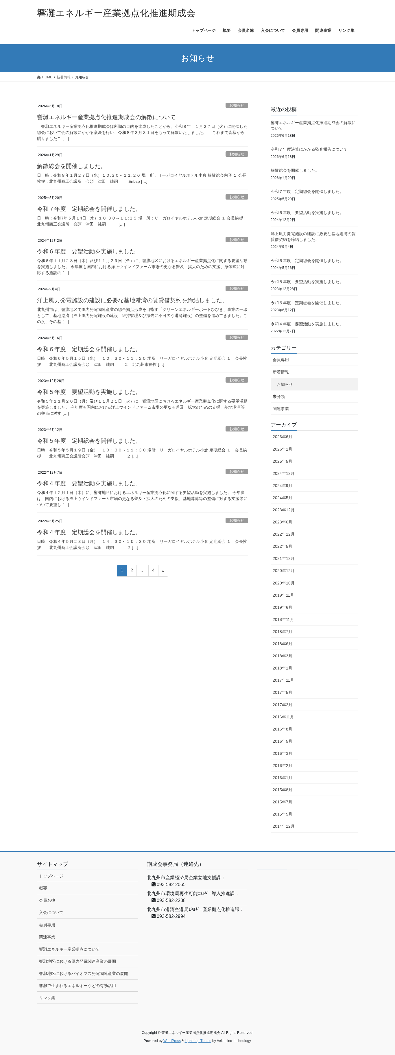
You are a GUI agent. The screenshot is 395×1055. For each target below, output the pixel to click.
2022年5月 (282, 546)
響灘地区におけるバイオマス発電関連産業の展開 (83, 973)
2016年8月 (282, 729)
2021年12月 (284, 558)
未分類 (279, 396)
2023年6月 (282, 522)
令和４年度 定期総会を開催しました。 (89, 532)
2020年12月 (284, 570)
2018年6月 (282, 643)
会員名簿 (47, 900)
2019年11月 (283, 595)
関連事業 (281, 408)
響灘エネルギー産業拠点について (69, 949)
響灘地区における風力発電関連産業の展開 (77, 961)
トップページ (51, 876)
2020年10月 (284, 583)
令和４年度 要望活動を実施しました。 (89, 483)
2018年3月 (282, 656)
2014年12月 (284, 826)
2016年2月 (282, 765)
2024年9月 (282, 485)
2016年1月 (282, 777)
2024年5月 (282, 497)
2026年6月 (282, 436)
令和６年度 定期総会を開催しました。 (89, 349)
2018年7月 (282, 631)
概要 (43, 888)
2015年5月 (282, 814)
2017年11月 (283, 680)
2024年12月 (284, 473)
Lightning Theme (198, 1041)
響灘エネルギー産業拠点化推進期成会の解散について (106, 117)
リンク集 (47, 997)
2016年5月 (282, 741)
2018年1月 (282, 668)
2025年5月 (282, 461)
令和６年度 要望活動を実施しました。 (89, 251)
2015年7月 (282, 802)
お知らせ (236, 105)
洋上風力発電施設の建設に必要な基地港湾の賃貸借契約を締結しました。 (132, 300)
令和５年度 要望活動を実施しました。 (89, 392)
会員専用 (281, 359)
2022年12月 (284, 534)
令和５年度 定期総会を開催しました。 (89, 441)
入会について (51, 912)
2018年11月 (283, 619)
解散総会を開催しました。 (71, 166)
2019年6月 (282, 607)
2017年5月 (282, 692)
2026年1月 (282, 449)
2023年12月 (284, 510)
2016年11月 (283, 717)
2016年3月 (282, 753)
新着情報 (281, 372)
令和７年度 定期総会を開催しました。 (89, 209)
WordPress (172, 1041)
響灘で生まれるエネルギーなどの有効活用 (77, 985)
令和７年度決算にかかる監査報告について (309, 149)
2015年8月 (282, 789)
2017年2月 (282, 704)
